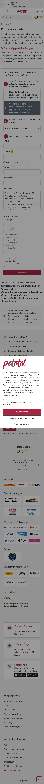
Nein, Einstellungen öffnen (22, 418)
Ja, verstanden (22, 411)
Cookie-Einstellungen (11, 402)
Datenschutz (18, 424)
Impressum (26, 424)
